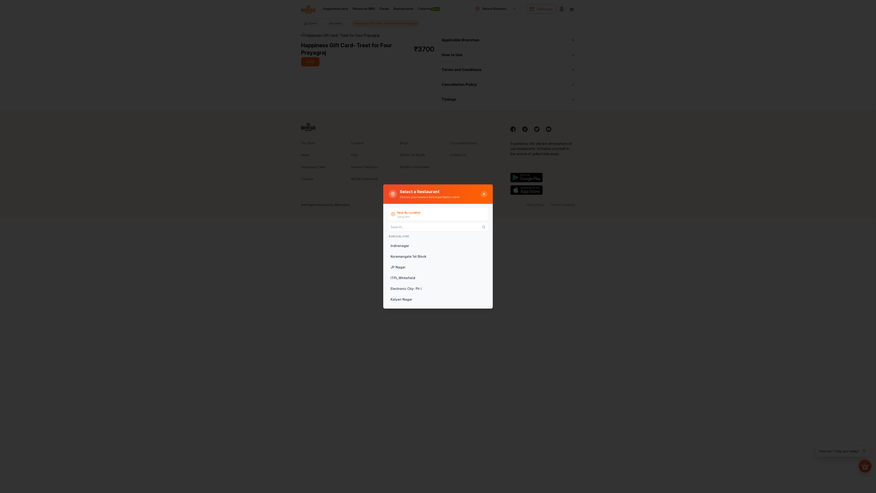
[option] (437, 246)
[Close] (483, 194)
